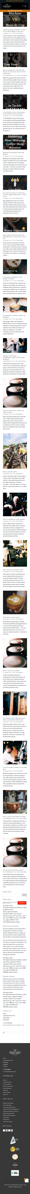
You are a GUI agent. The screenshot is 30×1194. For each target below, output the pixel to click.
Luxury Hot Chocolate (7, 1121)
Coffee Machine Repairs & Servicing (10, 1111)
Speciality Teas (6, 1119)
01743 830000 (8, 1023)
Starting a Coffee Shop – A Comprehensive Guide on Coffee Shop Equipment (14, 357)
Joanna (6, 33)
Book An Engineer (7, 1092)
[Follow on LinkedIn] (7, 1130)
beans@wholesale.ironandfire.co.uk (14, 1025)
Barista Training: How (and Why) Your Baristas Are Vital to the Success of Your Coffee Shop (14, 71)
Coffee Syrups (6, 1117)
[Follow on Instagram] (9, 1130)
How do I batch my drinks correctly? (13, 870)
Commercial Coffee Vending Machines (11, 1109)
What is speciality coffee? (10, 471)
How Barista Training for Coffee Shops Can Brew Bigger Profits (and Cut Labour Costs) (14, 194)
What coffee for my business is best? (13, 569)
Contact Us (5, 1094)
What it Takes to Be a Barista (11, 670)
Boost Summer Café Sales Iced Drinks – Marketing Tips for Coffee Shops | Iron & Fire (14, 236)
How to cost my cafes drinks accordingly (14, 816)
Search (22, 903)
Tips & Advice (19, 33)
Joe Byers (6, 280)
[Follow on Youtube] (12, 1130)
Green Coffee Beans (7, 1105)
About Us (5, 1080)
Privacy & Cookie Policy (8, 1086)
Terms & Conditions (7, 1084)
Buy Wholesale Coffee (15, 10)
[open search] (23, 6)
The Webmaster (8, 75)
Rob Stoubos (7, 361)
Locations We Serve (7, 1082)
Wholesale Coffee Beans (8, 1103)
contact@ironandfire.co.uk (10, 1071)
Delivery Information (7, 1088)
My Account (5, 1090)
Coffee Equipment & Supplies (9, 1115)
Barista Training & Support (8, 1113)
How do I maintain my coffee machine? (14, 519)
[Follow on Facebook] (4, 1130)
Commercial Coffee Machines (9, 1107)
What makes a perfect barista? (11, 617)
